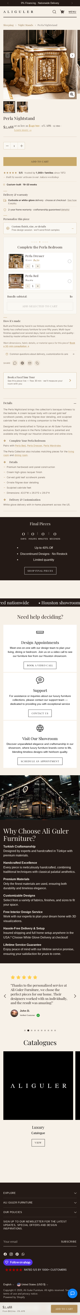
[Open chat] (72, 1293)
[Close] (74, 1300)
